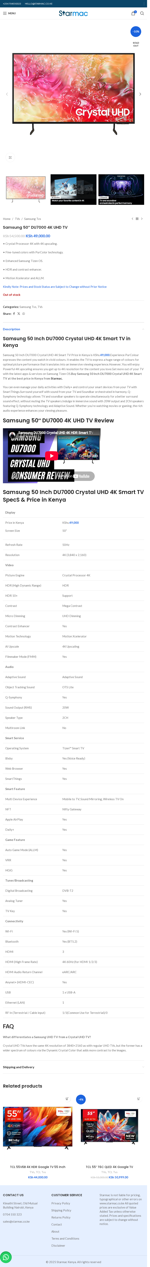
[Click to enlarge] (10, 157)
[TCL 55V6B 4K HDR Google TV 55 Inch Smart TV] (38, 1128)
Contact (56, 1224)
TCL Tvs (41, 1172)
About (55, 1231)
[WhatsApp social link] (23, 313)
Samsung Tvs (32, 218)
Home (7, 218)
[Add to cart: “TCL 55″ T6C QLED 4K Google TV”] (138, 1098)
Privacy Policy (60, 1203)
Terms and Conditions (65, 1238)
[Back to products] (137, 218)
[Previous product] (132, 218)
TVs (17, 218)
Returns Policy (61, 1217)
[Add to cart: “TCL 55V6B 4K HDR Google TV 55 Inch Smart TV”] (67, 1098)
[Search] (142, 13)
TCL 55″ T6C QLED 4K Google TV (109, 1167)
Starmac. (56, 378)
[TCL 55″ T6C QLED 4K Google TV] (109, 1128)
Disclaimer (58, 1245)
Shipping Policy (61, 1210)
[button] (7, 94)
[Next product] (141, 218)
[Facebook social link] (14, 313)
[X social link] (18, 313)
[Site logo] (73, 13)
